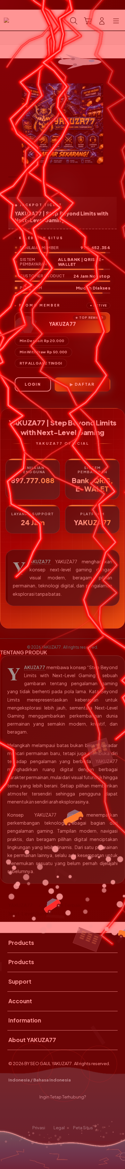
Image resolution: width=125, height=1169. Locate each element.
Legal (59, 1127)
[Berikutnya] (118, 124)
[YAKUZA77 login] (20, 20)
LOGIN (33, 384)
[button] (87, 20)
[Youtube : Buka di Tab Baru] (83, 1112)
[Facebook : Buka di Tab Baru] (42, 1112)
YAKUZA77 (40, 562)
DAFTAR (85, 384)
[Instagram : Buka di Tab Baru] (69, 1112)
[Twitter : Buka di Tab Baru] (55, 1112)
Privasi (38, 1127)
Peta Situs (83, 1127)
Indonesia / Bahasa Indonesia (39, 1079)
